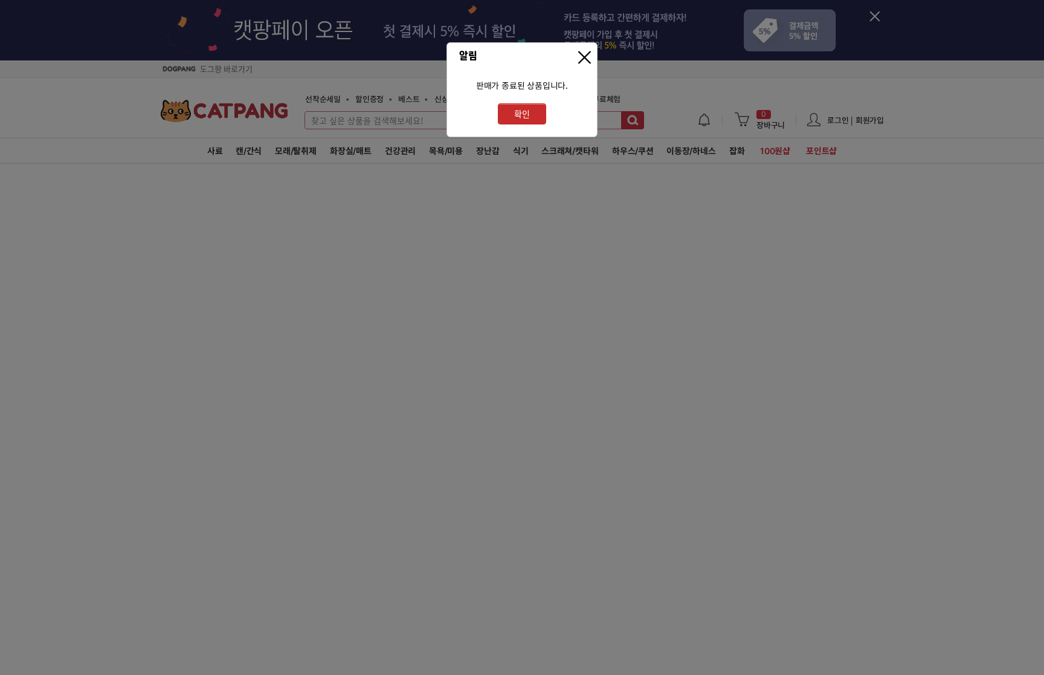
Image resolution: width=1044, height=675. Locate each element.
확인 (522, 114)
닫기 (586, 57)
